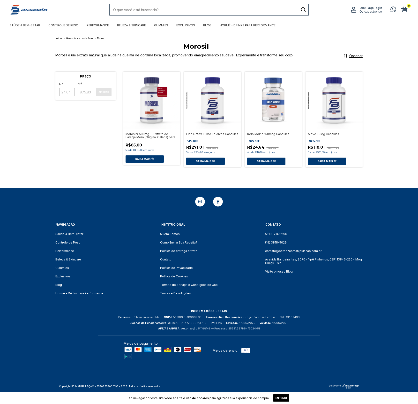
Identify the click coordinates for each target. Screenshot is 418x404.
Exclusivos (185, 25)
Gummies (161, 25)
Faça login (374, 8)
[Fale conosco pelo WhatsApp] (393, 10)
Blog (207, 25)
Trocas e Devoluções (175, 293)
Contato (166, 259)
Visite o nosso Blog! (279, 271)
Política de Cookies (174, 276)
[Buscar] (303, 9)
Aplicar (103, 92)
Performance (98, 25)
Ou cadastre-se (370, 11)
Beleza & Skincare (131, 25)
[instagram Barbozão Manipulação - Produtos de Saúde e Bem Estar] (200, 201)
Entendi (281, 397)
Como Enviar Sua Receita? (178, 242)
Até (80, 84)
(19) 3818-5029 (276, 242)
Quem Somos (170, 234)
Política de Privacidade (176, 268)
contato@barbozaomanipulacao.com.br (293, 251)
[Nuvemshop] (344, 387)
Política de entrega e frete (178, 251)
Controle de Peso (63, 25)
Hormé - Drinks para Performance (248, 25)
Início (58, 38)
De (61, 84)
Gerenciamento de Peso (79, 38)
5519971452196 (276, 234)
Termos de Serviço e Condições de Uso (189, 285)
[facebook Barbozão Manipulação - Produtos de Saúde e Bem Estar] (218, 201)
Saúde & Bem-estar (25, 25)
